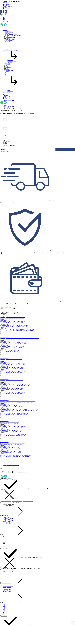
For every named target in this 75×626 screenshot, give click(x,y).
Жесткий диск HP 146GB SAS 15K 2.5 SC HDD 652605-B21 (12, 322)
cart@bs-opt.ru (5, 2)
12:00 (4, 539)
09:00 (4, 536)
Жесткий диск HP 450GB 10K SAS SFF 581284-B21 (10, 376)
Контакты (5, 462)
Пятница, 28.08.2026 (7, 517)
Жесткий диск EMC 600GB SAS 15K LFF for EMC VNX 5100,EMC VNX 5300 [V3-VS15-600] (19, 339)
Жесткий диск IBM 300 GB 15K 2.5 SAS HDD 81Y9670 (11, 347)
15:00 (4, 543)
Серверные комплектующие (8, 106)
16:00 (4, 544)
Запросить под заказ (4, 320)
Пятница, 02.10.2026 (7, 519)
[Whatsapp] (1, 103)
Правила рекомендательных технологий (11, 465)
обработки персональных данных (36, 557)
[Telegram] (5, 103)
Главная (4, 105)
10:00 (4, 537)
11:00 (4, 538)
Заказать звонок (3, 22)
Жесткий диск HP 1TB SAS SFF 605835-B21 (9, 351)
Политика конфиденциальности (9, 464)
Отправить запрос (4, 548)
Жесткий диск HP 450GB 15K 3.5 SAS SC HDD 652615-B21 (12, 318)
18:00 (4, 546)
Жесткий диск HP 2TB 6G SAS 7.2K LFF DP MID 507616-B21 (12, 364)
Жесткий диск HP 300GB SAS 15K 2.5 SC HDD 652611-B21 (12, 355)
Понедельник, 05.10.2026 (8, 520)
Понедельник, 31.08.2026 (8, 518)
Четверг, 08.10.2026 (7, 523)
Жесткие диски (6, 107)
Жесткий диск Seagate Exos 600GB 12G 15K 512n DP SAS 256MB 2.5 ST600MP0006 (17, 330)
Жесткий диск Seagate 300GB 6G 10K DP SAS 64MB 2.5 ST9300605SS (14, 326)
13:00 (4, 608)
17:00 (4, 545)
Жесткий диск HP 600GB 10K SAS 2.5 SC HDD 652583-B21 (12, 372)
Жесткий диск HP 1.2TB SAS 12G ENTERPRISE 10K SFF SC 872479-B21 (15, 385)
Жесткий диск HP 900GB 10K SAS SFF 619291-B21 (10, 360)
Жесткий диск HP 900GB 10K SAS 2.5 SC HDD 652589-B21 (12, 368)
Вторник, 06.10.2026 (7, 521)
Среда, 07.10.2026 (6, 522)
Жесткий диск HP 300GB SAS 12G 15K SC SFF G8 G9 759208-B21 (13, 343)
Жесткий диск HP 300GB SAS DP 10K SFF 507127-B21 (11, 334)
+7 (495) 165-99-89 (4, 21)
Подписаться (14, 479)
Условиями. (49, 488)
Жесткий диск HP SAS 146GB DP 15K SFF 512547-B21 (11, 381)
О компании (5, 461)
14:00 (4, 542)
